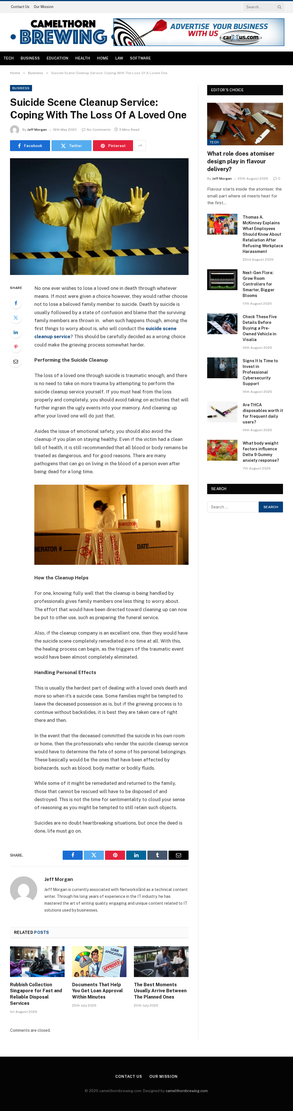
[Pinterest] (15, 346)
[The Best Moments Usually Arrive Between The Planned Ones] (161, 961)
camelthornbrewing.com (187, 1091)
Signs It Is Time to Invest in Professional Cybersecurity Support (260, 372)
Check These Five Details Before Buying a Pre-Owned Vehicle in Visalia (260, 328)
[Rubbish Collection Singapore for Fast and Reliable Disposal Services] (37, 961)
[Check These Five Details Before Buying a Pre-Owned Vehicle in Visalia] (222, 323)
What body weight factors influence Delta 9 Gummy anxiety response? (261, 452)
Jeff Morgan (37, 130)
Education (57, 58)
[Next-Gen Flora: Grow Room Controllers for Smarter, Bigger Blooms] (222, 279)
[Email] (15, 361)
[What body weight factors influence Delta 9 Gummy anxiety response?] (222, 450)
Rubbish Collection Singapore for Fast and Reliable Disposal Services (36, 994)
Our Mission (44, 7)
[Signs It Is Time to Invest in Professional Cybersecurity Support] (222, 367)
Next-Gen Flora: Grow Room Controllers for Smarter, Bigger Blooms (258, 284)
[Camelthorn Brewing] (63, 32)
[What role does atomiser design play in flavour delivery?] (245, 124)
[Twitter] (15, 317)
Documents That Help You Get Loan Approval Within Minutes (97, 991)
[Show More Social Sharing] (140, 145)
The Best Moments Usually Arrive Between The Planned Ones (160, 991)
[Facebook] (15, 303)
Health (82, 58)
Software (140, 58)
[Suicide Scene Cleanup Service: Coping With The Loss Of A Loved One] (99, 216)
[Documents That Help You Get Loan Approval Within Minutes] (99, 961)
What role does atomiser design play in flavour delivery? (240, 161)
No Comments (99, 130)
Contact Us (20, 7)
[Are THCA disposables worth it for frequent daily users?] (222, 411)
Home (102, 58)
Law (119, 58)
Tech (8, 58)
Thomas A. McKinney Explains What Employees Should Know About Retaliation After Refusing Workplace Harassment (263, 234)
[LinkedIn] (15, 332)
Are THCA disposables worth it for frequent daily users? (263, 413)
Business (30, 58)
